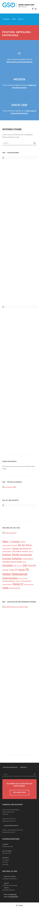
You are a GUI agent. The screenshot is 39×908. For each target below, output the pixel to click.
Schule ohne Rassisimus (8, 581)
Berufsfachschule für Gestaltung (9, 545)
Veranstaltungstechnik (28, 584)
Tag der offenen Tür (26, 581)
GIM (15, 565)
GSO (25, 565)
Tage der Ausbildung (7, 584)
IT (16, 570)
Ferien (24, 562)
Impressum (23, 767)
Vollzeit (5, 588)
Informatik (32, 566)
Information (5, 570)
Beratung (23, 541)
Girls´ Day (19, 565)
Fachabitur (17, 558)
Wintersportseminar (14, 588)
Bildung (29, 545)
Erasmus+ (6, 555)
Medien (6, 574)
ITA (27, 569)
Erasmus (31, 551)
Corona (15, 548)
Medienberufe (19, 574)
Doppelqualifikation (6, 551)
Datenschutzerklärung (10, 767)
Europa (15, 554)
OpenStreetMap (14, 896)
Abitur (5, 541)
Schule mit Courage (23, 578)
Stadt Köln (17, 581)
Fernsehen (7, 565)
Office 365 (20, 19)
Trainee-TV (17, 584)
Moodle (14, 19)
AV (10, 541)
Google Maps (13, 894)
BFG (19, 545)
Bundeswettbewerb (6, 548)
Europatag (6, 559)
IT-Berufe (21, 570)
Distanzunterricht (25, 549)
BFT (23, 545)
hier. (5, 468)
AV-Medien (15, 542)
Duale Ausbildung (16, 551)
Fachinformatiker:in (28, 558)
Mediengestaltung (10, 578)
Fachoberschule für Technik (12, 562)
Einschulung (25, 551)
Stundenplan (6, 19)
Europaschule (26, 555)
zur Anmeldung (19, 792)
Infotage (12, 570)
